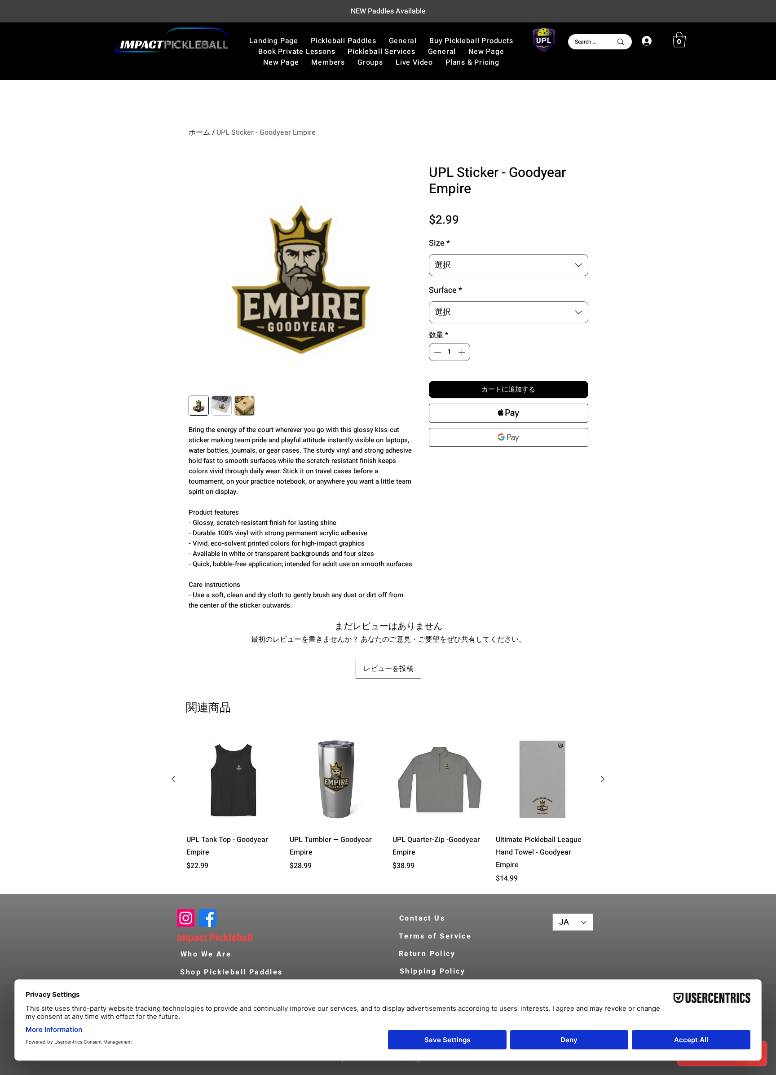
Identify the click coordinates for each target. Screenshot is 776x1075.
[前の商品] (173, 779)
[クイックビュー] (233, 779)
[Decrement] (436, 352)
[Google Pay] (508, 437)
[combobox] (508, 265)
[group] (388, 808)
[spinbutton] (449, 352)
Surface (445, 290)
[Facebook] (207, 918)
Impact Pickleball (215, 937)
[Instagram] (185, 918)
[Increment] (462, 352)
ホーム (199, 132)
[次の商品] (602, 779)
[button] (471, 40)
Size (439, 243)
